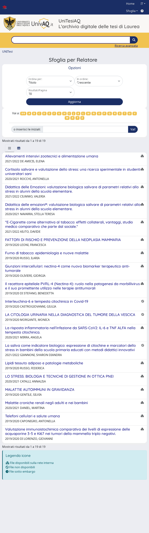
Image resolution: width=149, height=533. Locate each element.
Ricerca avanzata (126, 46)
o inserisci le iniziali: (27, 129)
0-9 (23, 113)
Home (130, 4)
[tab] (9, 148)
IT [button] (142, 4)
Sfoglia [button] (131, 11)
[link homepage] (6, 7)
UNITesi (7, 51)
